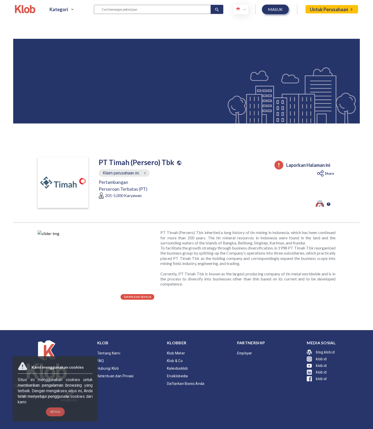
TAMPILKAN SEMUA (137, 297)
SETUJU (55, 411)
